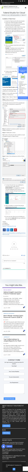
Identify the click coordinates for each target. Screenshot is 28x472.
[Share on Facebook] (4, 231)
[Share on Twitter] (7, 231)
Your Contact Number (14, 371)
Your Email (14, 366)
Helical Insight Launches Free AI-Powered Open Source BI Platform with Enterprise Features (13, 294)
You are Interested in (14, 377)
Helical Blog (6, 433)
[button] (3, 446)
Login (23, 255)
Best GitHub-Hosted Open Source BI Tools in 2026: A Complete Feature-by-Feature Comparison (13, 318)
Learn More (6, 426)
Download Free (23, 97)
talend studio (5, 234)
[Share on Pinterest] (15, 231)
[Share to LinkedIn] (11, 231)
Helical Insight (7, 290)
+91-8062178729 (6, 4)
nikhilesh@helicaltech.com (7, 2)
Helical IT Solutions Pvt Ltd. (9, 226)
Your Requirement (14, 382)
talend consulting (6, 233)
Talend (23, 15)
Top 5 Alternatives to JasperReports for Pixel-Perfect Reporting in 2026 (13, 341)
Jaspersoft (7, 337)
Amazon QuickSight (9, 313)
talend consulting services (18, 233)
